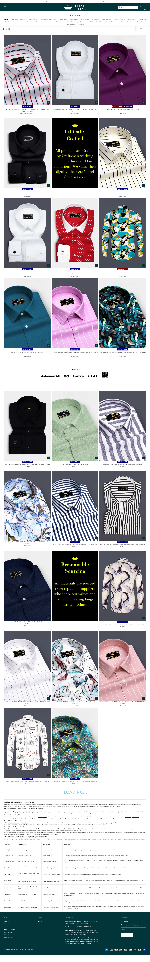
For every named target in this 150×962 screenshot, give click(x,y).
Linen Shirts (30, 22)
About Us (6, 921)
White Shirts (14, 19)
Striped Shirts (140, 22)
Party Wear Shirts (33, 19)
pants (125, 839)
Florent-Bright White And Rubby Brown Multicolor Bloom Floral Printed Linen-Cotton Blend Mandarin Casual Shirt (75, 701)
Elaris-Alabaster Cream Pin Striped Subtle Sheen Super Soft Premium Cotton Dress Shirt (122, 192)
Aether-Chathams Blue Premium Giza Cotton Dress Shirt (27, 352)
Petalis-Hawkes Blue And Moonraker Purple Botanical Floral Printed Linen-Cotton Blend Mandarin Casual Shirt (27, 541)
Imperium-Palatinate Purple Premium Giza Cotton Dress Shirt (122, 109)
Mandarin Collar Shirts (68, 22)
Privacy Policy (8, 935)
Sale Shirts (81, 24)
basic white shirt (42, 817)
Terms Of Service (8, 937)
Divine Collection (84, 19)
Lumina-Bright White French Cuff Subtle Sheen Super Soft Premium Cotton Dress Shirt (27, 272)
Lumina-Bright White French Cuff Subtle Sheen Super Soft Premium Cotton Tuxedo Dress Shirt (74, 109)
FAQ (5, 926)
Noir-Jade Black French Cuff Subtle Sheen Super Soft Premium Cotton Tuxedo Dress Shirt (27, 465)
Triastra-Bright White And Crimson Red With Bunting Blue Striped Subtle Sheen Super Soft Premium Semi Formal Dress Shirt (27, 109)
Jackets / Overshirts (70, 24)
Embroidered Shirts (120, 19)
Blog (5, 924)
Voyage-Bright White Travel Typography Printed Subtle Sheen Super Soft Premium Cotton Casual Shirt (27, 782)
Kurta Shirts (99, 22)
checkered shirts (10, 818)
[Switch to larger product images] (3, 28)
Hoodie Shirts (89, 22)
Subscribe (126, 935)
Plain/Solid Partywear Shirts (48, 19)
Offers (39, 924)
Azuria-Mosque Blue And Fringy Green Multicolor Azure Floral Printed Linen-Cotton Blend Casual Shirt (122, 352)
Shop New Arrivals (5, 961)
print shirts (70, 828)
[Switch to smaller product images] (6, 28)
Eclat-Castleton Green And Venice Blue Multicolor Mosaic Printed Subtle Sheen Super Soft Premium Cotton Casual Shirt (75, 782)
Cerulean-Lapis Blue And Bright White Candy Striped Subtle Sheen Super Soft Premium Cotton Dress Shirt (75, 545)
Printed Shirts (120, 22)
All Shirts (5, 19)
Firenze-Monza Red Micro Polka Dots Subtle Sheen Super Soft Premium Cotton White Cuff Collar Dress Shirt (75, 272)
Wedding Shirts (63, 19)
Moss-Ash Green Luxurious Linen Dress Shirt (75, 464)
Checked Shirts (130, 22)
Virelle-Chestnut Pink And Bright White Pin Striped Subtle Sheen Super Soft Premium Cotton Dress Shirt (122, 701)
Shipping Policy (8, 932)
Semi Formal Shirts (20, 22)
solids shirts (128, 817)
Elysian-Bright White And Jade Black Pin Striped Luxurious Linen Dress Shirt (27, 701)
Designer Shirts (107, 19)
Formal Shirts (142, 19)
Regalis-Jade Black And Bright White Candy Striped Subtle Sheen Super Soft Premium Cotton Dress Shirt (122, 545)
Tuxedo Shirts (95, 19)
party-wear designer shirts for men (132, 828)
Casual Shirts (8, 22)
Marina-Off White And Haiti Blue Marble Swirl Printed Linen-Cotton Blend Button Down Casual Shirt (122, 625)
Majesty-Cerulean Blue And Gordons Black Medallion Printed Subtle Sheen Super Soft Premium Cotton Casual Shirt (123, 272)
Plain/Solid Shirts (109, 22)
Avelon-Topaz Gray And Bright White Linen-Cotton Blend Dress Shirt (122, 464)
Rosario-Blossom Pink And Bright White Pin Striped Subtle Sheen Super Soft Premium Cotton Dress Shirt (75, 352)
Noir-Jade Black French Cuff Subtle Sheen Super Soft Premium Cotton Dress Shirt (27, 192)
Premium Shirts (132, 19)
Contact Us (40, 921)
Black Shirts (23, 19)
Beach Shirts (39, 22)
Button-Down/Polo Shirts (52, 22)
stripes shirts (135, 817)
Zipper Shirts (79, 22)
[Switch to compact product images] (9, 28)
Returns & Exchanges (9, 929)
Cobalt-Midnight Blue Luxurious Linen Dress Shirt (27, 621)
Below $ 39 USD (73, 19)
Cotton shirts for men (13, 823)
